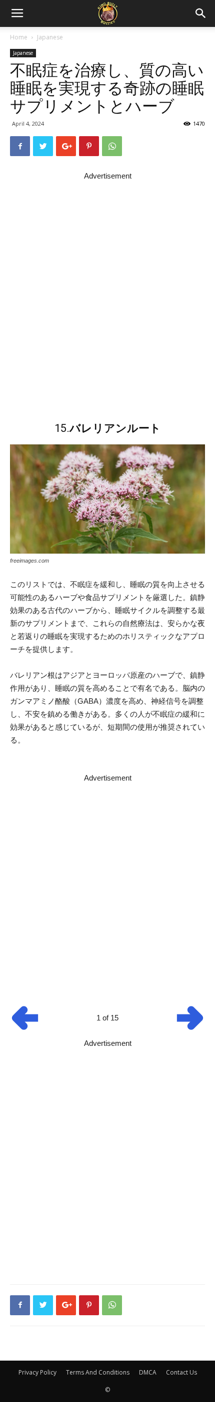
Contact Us (181, 1372)
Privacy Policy (37, 1372)
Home (19, 37)
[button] (201, 13)
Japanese (50, 37)
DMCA (147, 1372)
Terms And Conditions (98, 1372)
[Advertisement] (107, 290)
